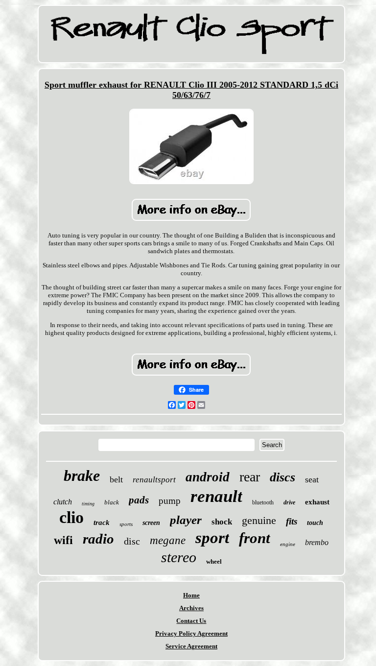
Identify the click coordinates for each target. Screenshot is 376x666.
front (254, 538)
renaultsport (154, 479)
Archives (191, 608)
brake (82, 475)
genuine (259, 520)
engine (287, 544)
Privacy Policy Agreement (191, 633)
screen (151, 522)
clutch (62, 502)
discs (282, 477)
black (111, 502)
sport (212, 538)
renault (216, 496)
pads (139, 500)
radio (98, 539)
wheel (214, 561)
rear (249, 476)
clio (71, 517)
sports (126, 524)
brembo (317, 542)
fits (291, 521)
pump (170, 501)
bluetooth (263, 502)
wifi (63, 540)
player (186, 519)
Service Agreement (191, 646)
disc (132, 541)
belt (116, 479)
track (102, 522)
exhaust (317, 502)
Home (191, 595)
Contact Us (191, 620)
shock (222, 521)
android (208, 477)
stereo (178, 557)
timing (88, 503)
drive (289, 502)
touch (315, 522)
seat (312, 479)
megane (168, 540)
